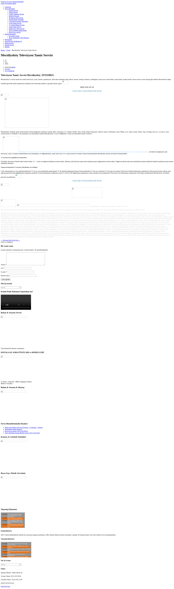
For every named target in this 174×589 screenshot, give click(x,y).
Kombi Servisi (13, 10)
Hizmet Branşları (10, 34)
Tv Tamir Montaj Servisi (16, 25)
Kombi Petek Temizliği (16, 19)
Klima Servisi (13, 12)
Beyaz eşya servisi (15, 32)
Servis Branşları (10, 9)
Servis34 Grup (5, 586)
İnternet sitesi (5, 276)
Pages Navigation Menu (8, 3)
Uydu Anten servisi (15, 23)
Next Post (16, 240)
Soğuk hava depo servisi (16, 29)
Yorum (3, 265)
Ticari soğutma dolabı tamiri (18, 30)
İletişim (7, 47)
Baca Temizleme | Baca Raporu (19, 38)
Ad (2, 268)
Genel (8, 50)
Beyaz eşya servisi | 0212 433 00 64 (16, 431)
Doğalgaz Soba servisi (16, 18)
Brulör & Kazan (14, 16)
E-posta (4, 272)
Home (3, 50)
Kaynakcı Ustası (14, 36)
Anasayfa (8, 7)
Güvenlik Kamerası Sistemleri (18, 21)
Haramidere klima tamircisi (13, 429)
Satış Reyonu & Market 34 (13, 41)
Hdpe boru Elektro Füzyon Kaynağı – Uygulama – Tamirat (23, 427)
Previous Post (6, 240)
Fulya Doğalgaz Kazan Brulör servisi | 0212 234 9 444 (22, 433)
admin (13, 67)
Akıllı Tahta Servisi (15, 27)
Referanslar (8, 39)
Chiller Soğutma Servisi (16, 14)
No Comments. (9, 71)
